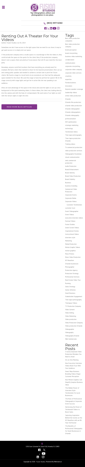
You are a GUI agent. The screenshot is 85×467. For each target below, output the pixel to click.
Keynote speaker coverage (74, 89)
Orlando (68, 99)
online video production (73, 96)
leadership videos (71, 92)
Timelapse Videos (71, 303)
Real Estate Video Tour (73, 280)
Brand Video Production (73, 176)
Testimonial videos (71, 132)
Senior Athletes (70, 290)
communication (70, 63)
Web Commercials (71, 339)
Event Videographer (71, 211)
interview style (70, 237)
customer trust (70, 208)
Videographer (69, 329)
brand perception (71, 50)
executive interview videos (74, 218)
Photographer (69, 267)
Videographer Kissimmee (73, 154)
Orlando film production (73, 102)
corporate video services (73, 73)
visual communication (72, 157)
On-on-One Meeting (71, 360)
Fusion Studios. (41, 462)
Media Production (71, 244)
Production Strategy (71, 273)
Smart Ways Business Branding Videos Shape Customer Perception (72, 373)
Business (68, 183)
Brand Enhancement (72, 169)
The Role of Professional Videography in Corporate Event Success (73, 401)
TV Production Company (73, 306)
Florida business (70, 83)
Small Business (70, 293)
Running (68, 283)
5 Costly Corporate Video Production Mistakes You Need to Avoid (73, 354)
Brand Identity (70, 173)
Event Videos (69, 215)
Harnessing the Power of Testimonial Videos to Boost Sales (73, 409)
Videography (69, 332)
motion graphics (70, 251)
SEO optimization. (71, 122)
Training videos (70, 144)
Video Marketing (70, 316)
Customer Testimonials (74, 205)
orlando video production (73, 106)
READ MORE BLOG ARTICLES (19, 107)
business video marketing (73, 56)
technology (69, 128)
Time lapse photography (73, 135)
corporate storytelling (72, 66)
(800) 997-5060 (55, 23)
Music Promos (69, 254)
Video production (70, 319)
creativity (68, 76)
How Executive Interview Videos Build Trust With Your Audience (73, 365)
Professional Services (72, 277)
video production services (73, 151)
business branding (71, 186)
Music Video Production (73, 257)
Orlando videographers (72, 112)
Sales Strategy (70, 287)
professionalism (70, 119)
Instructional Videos (72, 234)
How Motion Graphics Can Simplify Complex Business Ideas (74, 382)
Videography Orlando (72, 336)
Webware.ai (58, 462)
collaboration (69, 60)
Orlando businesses (71, 264)
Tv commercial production (73, 147)
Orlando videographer (72, 109)
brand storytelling (71, 53)
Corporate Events (71, 195)
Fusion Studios (70, 224)
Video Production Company (74, 323)
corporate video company (73, 69)
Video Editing (69, 313)
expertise (68, 79)
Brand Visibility (70, 179)
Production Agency (71, 270)
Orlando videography (72, 115)
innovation (68, 86)
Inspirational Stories (72, 231)
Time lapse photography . (73, 300)
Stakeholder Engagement (73, 296)
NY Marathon (69, 260)
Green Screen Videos (72, 228)
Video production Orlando (73, 326)
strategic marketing (71, 125)
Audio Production (70, 166)
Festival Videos (70, 221)
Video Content (70, 310)
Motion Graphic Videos (72, 247)
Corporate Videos (71, 201)
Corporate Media (70, 198)
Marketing (68, 241)
